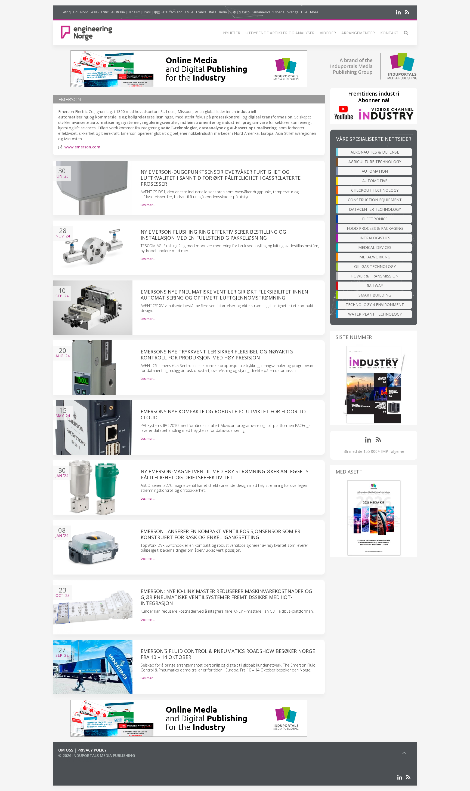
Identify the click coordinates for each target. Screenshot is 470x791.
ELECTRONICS (375, 218)
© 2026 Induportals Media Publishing (96, 755)
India (223, 12)
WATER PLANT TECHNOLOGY (375, 314)
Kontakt (389, 32)
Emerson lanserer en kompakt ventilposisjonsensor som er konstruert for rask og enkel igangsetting (220, 534)
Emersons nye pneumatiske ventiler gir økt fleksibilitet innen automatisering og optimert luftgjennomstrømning (224, 294)
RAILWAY (375, 285)
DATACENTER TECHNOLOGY (375, 209)
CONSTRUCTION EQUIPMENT (375, 199)
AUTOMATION (375, 171)
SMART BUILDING (374, 295)
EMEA (189, 12)
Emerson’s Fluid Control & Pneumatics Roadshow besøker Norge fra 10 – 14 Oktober (228, 654)
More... (315, 12)
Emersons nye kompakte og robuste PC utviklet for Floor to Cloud (223, 414)
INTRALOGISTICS (375, 237)
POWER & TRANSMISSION (374, 276)
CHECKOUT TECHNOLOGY (374, 190)
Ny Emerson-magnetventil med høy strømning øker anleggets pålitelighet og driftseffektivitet (224, 474)
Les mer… (148, 205)
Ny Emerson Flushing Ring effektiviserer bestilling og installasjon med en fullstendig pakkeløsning (213, 234)
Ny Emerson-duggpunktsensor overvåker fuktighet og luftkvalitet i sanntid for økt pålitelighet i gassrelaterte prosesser (221, 178)
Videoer (328, 32)
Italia (213, 12)
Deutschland (173, 12)
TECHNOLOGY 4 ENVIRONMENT (375, 304)
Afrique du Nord (75, 12)
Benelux (134, 12)
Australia (118, 12)
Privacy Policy (92, 750)
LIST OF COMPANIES (76, 760)
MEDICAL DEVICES (374, 247)
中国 (157, 12)
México (244, 12)
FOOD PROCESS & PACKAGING (375, 228)
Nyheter (231, 32)
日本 (233, 12)
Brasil (147, 12)
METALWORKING (374, 256)
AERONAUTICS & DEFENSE (375, 152)
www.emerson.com (82, 146)
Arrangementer (358, 32)
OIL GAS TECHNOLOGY (375, 266)
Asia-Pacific (100, 12)
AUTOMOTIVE (374, 180)
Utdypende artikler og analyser (280, 32)
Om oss (65, 750)
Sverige (292, 12)
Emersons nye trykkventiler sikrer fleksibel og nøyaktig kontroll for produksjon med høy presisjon (217, 354)
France (201, 12)
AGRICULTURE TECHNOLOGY (374, 161)
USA (304, 12)
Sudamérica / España (268, 12)
